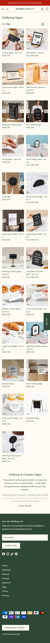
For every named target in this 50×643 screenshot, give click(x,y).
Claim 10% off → (13, 324)
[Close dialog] (45, 312)
